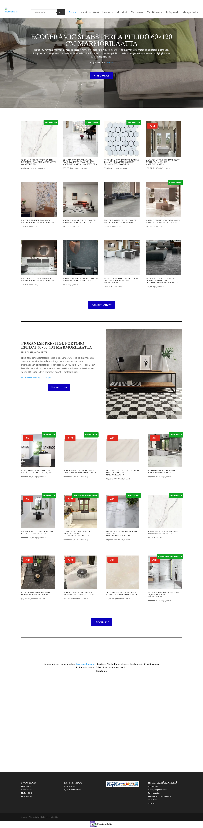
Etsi (61, 12)
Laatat (106, 12)
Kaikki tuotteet (90, 12)
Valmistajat (152, 800)
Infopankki (172, 12)
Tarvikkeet (153, 12)
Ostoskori (162, 2)
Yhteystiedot (190, 12)
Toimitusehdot (153, 793)
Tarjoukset (137, 12)
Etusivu (73, 12)
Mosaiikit (122, 12)
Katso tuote (101, 75)
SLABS (110, 62)
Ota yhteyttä (153, 786)
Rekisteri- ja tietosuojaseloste (159, 796)
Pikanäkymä (33, 173)
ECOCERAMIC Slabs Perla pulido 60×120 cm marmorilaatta (101, 40)
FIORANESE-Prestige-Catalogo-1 (36, 377)
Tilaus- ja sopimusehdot (157, 789)
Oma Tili (151, 803)
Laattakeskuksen (85, 664)
